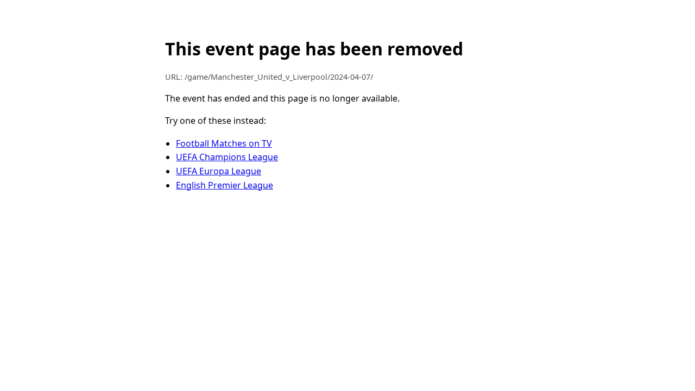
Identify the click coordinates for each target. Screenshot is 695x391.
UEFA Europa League (218, 171)
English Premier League (224, 185)
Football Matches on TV (224, 143)
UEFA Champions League (227, 157)
